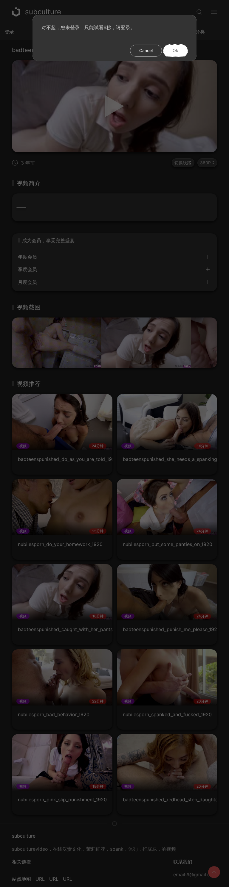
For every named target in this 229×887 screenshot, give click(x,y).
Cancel (146, 50)
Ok (175, 50)
